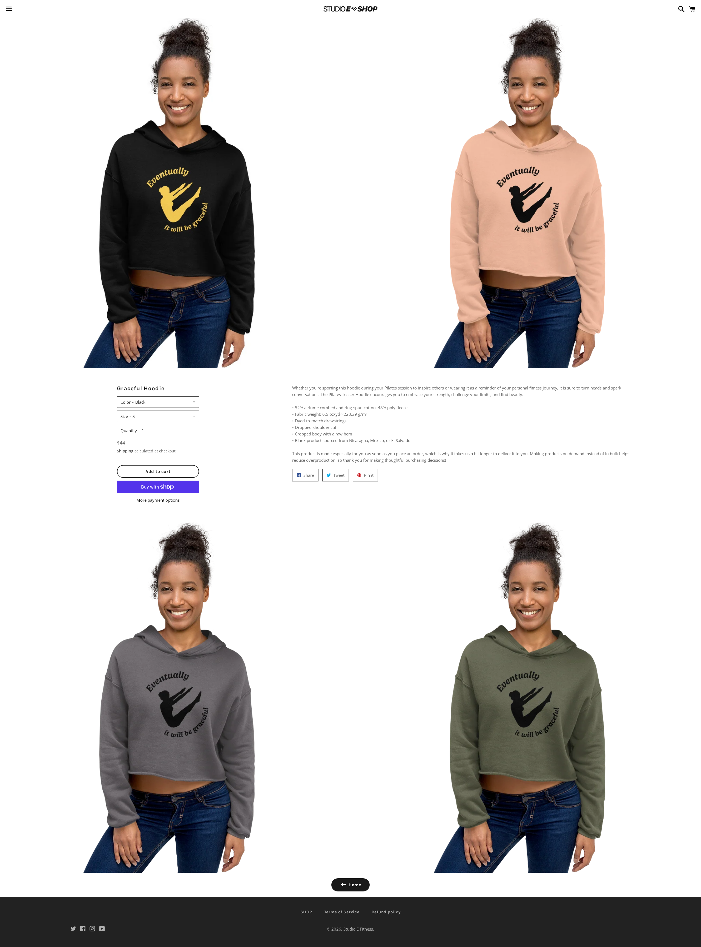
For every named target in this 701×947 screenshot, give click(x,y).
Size (124, 416)
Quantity (128, 430)
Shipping (125, 451)
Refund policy (386, 912)
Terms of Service (342, 912)
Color (125, 402)
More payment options (158, 500)
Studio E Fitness (358, 929)
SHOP (306, 912)
